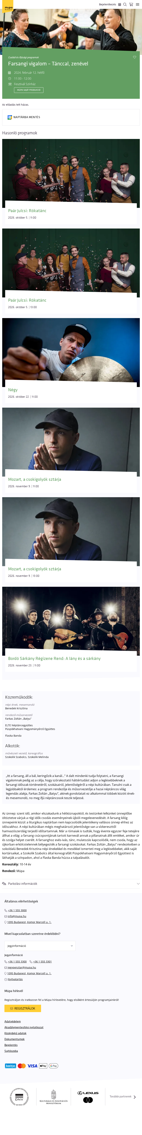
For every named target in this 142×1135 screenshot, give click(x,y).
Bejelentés (11, 1045)
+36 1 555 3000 (17, 910)
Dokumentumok (14, 1039)
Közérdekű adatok (15, 1033)
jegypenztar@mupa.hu (22, 967)
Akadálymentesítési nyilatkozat (23, 1027)
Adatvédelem (12, 1021)
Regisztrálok (24, 1008)
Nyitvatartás (15, 979)
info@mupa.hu (17, 916)
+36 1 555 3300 (17, 961)
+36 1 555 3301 (42, 961)
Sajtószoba (11, 1051)
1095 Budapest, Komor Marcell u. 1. (29, 922)
